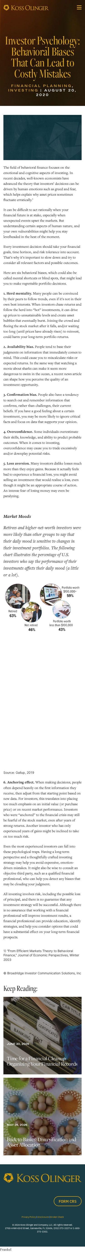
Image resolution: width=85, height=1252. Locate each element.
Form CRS (68, 1201)
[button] (79, 7)
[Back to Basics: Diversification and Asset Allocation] (42, 1116)
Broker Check (57, 1216)
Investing (23, 90)
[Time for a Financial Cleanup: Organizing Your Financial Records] (42, 1035)
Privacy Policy (29, 1216)
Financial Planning (41, 85)
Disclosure (43, 1216)
